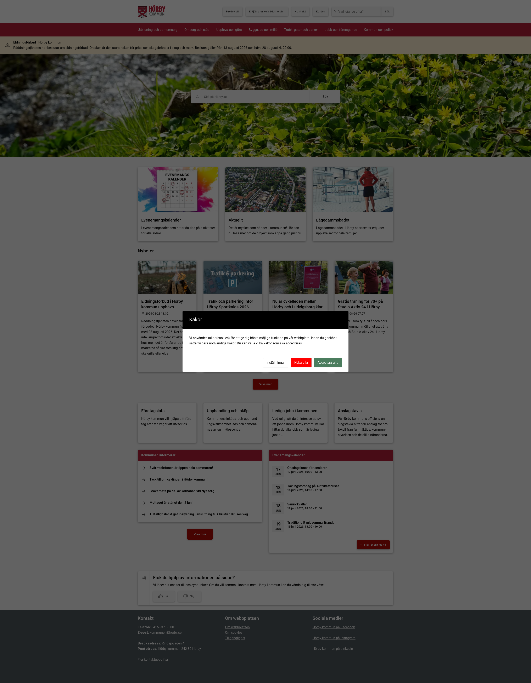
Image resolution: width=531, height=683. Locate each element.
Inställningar (276, 363)
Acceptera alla (328, 363)
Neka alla (301, 363)
